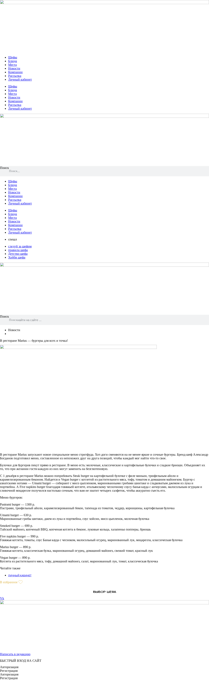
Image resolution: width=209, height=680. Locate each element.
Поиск (4, 168)
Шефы (12, 57)
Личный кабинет (20, 79)
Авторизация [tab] (9, 667)
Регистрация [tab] (9, 670)
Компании (15, 72)
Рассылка (14, 76)
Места (12, 64)
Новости (14, 68)
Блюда (12, 61)
